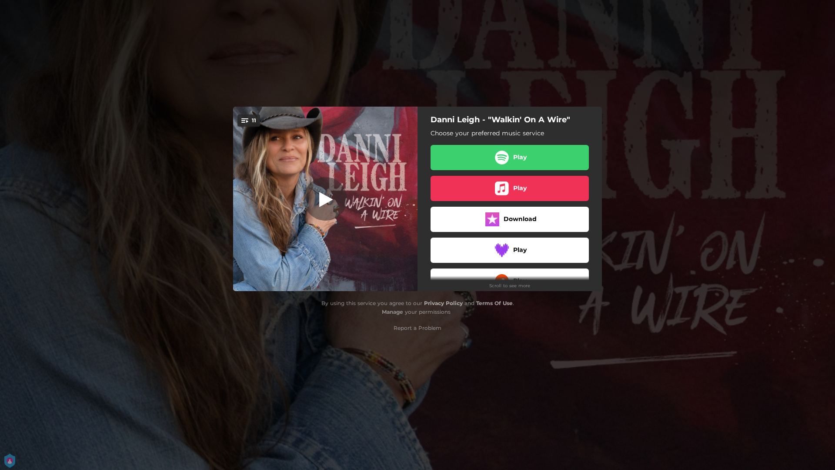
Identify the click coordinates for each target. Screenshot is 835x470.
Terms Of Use (494, 303)
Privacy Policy (443, 303)
